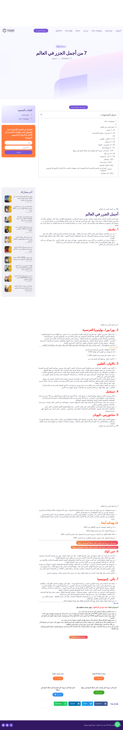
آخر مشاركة (105, 173)
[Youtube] (7, 725)
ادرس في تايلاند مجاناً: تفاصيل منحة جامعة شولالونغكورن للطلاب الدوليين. (22, 239)
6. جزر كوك (107, 153)
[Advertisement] (65, 13)
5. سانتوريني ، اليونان (104, 145)
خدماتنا (78, 31)
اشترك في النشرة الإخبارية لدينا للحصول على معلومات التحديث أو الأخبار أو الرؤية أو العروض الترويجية (76, 169)
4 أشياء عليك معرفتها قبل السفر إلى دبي (101, 359)
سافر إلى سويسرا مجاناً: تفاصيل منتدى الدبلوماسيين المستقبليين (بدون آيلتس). (23, 287)
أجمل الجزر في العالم (107, 127)
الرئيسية (118, 31)
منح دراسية (108, 31)
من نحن (85, 31)
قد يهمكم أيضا (106, 148)
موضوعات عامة (97, 31)
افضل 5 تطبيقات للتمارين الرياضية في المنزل (100, 350)
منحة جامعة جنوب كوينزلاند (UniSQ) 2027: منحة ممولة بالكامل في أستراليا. (24, 218)
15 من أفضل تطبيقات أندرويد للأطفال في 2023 (99, 527)
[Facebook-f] (11, 725)
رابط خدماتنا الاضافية (78, 637)
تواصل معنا (68, 31)
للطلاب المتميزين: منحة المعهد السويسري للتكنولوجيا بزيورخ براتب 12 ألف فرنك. (23, 267)
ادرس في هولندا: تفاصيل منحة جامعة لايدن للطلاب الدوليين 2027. (23, 228)
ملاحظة (106, 159)
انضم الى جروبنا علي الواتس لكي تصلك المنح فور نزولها (91, 151)
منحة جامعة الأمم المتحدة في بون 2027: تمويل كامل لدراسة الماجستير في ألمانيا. (22, 198)
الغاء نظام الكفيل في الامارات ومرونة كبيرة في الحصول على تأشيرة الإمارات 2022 (88, 534)
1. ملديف (109, 130)
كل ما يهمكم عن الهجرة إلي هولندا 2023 (102, 352)
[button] (41, 114)
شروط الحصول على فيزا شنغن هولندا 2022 (100, 531)
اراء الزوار (59, 31)
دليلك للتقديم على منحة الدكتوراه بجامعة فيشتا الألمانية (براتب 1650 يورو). (22, 208)
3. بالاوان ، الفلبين (105, 139)
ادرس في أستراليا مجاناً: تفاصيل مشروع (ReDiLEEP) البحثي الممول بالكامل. (23, 277)
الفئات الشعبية (104, 165)
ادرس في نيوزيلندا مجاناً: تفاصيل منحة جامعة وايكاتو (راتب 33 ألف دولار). (22, 249)
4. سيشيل (108, 142)
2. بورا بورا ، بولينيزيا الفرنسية (102, 133)
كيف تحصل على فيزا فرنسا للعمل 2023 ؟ (101, 355)
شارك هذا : (102, 162)
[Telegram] (3, 725)
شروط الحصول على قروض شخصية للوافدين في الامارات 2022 (94, 538)
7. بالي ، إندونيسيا (105, 156)
